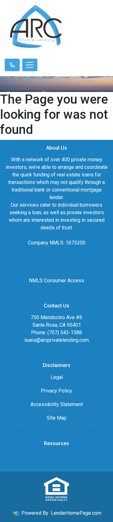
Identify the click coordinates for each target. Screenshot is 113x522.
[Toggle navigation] (29, 65)
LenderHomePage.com (76, 513)
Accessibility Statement (56, 404)
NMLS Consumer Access (56, 281)
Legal (57, 377)
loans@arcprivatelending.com (56, 340)
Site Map (57, 418)
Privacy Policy (56, 391)
